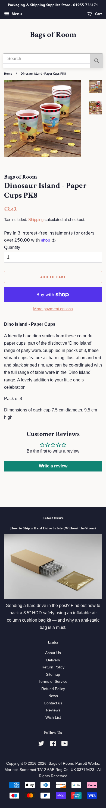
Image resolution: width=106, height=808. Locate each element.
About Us (53, 653)
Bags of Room (53, 35)
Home (8, 73)
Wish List (53, 717)
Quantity (12, 247)
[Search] (96, 61)
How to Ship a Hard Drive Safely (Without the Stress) (53, 528)
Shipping (35, 219)
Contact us (53, 703)
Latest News (53, 518)
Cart (98, 13)
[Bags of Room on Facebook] (53, 745)
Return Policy (53, 667)
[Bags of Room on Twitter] (41, 745)
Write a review (53, 466)
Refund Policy (53, 689)
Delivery (53, 660)
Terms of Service (53, 682)
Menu (16, 14)
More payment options (53, 308)
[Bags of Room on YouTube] (64, 745)
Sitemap (53, 674)
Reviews (53, 710)
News (53, 696)
